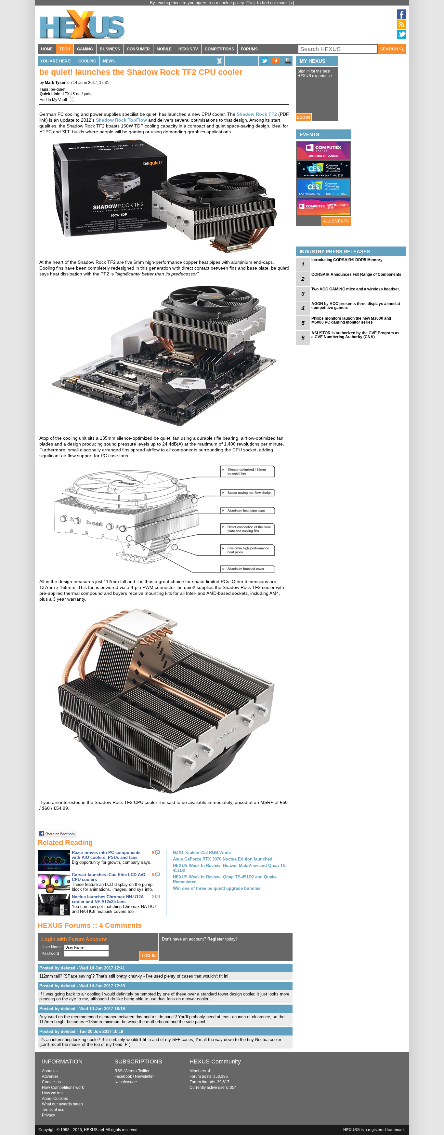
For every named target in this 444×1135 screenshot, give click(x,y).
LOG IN (303, 117)
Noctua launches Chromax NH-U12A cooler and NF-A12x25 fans (108, 899)
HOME (47, 49)
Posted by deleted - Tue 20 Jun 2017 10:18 (81, 1031)
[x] (291, 2)
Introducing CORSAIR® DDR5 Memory (347, 260)
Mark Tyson (55, 82)
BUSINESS (110, 49)
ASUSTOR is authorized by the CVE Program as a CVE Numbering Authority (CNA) (355, 335)
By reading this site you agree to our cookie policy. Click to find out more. (219, 2)
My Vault (59, 100)
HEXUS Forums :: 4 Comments (90, 925)
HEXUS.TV (188, 49)
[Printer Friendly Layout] (287, 62)
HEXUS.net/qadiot (77, 94)
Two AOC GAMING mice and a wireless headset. (355, 289)
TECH (64, 49)
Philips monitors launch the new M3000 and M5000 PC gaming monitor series (351, 320)
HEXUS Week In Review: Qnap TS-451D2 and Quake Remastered (225, 879)
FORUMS (249, 49)
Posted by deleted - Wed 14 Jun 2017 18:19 (82, 1008)
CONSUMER (138, 49)
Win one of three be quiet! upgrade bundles (216, 888)
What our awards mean (62, 1104)
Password (50, 953)
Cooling (87, 61)
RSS (118, 1071)
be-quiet (58, 89)
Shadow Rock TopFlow (121, 120)
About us (50, 1071)
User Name (52, 947)
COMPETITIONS (219, 49)
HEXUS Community (215, 1061)
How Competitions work (63, 1087)
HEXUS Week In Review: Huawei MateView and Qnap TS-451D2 (230, 868)
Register (215, 939)
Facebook (123, 1076)
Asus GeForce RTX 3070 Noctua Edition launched (222, 859)
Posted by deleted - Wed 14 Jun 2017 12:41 (82, 968)
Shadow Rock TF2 (257, 114)
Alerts (130, 1071)
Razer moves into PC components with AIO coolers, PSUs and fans (106, 855)
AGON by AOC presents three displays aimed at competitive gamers (355, 306)
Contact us (51, 1082)
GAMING (85, 49)
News (109, 61)
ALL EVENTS (336, 221)
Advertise (50, 1076)
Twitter (144, 1071)
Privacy (48, 1115)
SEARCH (389, 49)
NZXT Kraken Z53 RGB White (202, 852)
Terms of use (53, 1109)
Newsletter (144, 1076)
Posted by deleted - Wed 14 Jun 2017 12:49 (82, 985)
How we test (52, 1093)
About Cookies (55, 1098)
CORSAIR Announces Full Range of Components (356, 274)
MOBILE (164, 49)
